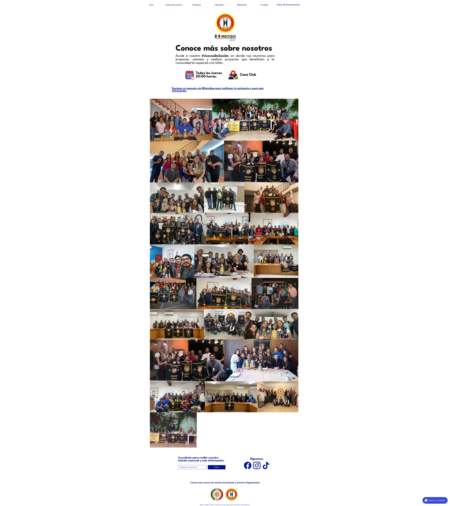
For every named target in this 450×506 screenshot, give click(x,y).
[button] (174, 5)
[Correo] (256, 465)
